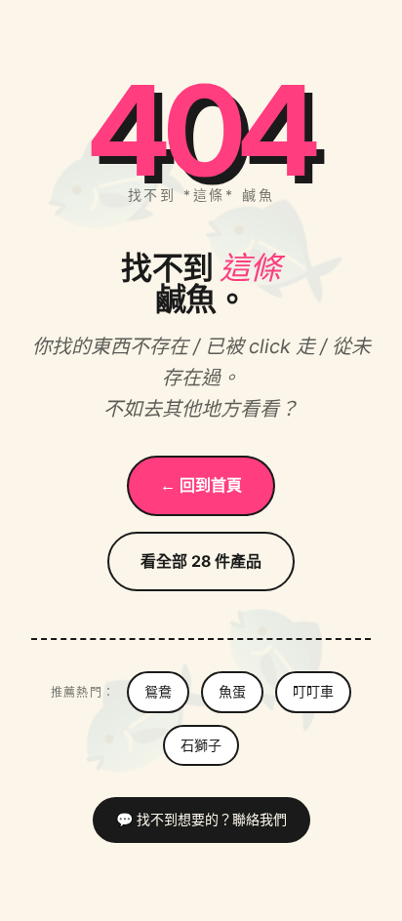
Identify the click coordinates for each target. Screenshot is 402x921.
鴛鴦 (158, 691)
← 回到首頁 (201, 485)
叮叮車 (313, 691)
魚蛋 (232, 691)
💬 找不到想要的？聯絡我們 (201, 819)
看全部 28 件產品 (201, 561)
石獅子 (201, 745)
